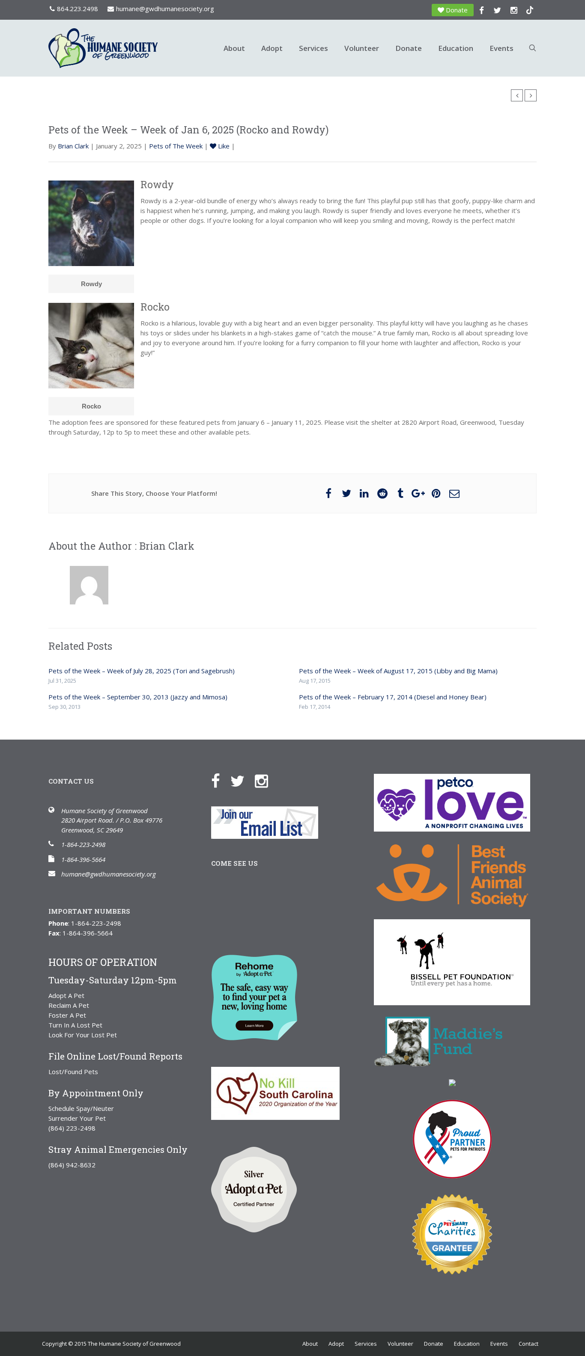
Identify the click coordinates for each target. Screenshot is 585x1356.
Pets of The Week (176, 146)
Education (455, 48)
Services (313, 48)
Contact (528, 1343)
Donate (457, 10)
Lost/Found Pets (73, 1071)
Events (501, 48)
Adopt (272, 48)
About (234, 48)
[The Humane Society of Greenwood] (129, 48)
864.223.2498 (77, 8)
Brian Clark (73, 146)
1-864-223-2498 (83, 844)
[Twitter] (241, 780)
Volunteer (361, 48)
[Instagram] (266, 780)
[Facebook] (220, 780)
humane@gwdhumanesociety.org (165, 8)
